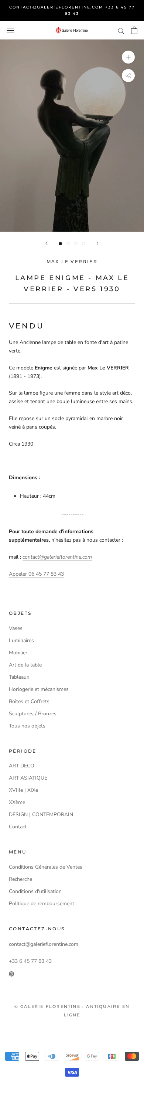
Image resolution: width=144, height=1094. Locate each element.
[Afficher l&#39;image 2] (68, 243)
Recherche (20, 879)
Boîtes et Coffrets (29, 701)
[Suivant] (97, 243)
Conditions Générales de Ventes (45, 866)
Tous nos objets (27, 725)
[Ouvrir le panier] (134, 30)
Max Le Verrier (72, 261)
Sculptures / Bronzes (32, 713)
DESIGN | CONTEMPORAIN (41, 814)
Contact (18, 826)
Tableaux (19, 677)
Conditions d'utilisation (35, 891)
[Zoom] (128, 57)
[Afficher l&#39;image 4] (83, 243)
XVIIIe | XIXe (23, 790)
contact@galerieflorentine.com (57, 556)
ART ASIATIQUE (28, 777)
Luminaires (21, 640)
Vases (16, 628)
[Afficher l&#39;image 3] (76, 243)
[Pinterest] (11, 973)
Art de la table (25, 664)
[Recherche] (121, 30)
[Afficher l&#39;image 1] (60, 243)
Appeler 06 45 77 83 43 (36, 573)
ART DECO (21, 765)
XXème (17, 802)
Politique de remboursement (41, 903)
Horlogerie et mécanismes (39, 689)
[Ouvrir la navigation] (10, 30)
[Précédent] (46, 243)
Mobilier (18, 652)
